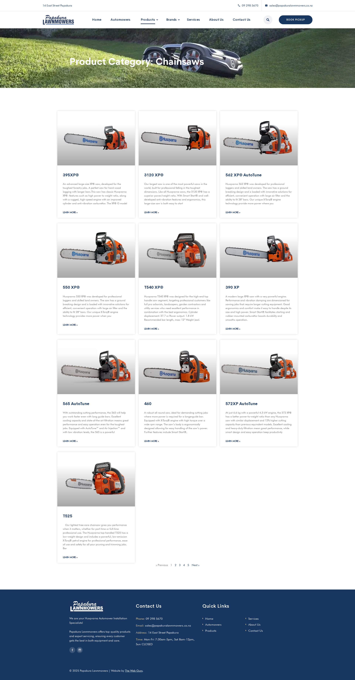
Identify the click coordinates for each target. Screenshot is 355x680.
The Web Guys (134, 670)
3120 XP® (153, 175)
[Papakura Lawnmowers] (59, 20)
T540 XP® (153, 287)
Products (148, 20)
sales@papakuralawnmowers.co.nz (290, 5)
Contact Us (241, 20)
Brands (171, 20)
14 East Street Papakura (163, 632)
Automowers (120, 20)
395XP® (71, 175)
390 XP (232, 287)
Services (193, 20)
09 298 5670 (250, 5)
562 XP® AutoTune (244, 175)
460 (147, 403)
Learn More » (70, 212)
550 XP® (71, 287)
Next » (195, 565)
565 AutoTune (76, 403)
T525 (67, 516)
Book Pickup (295, 19)
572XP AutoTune (242, 403)
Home (96, 20)
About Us (216, 20)
